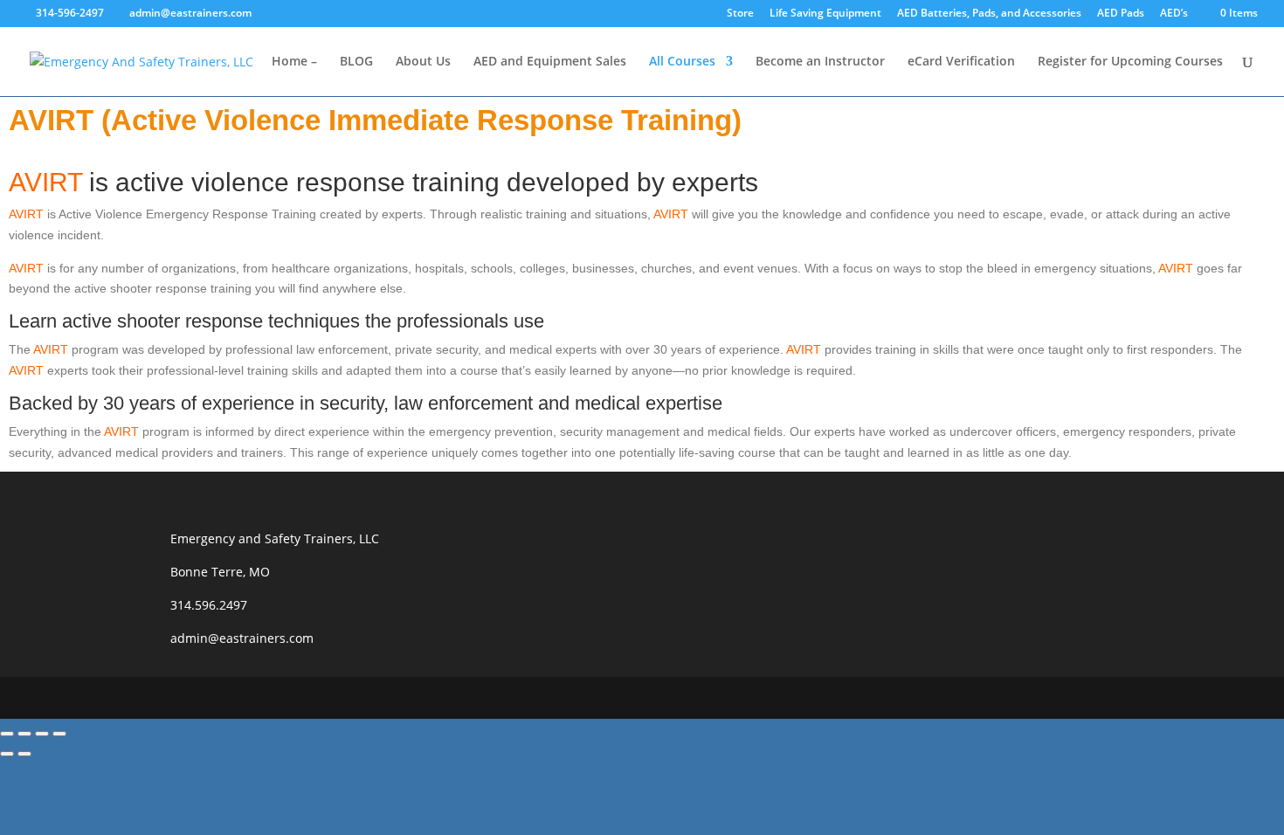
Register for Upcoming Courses (1130, 62)
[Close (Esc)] (59, 733)
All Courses (682, 62)
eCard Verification (961, 62)
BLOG (356, 62)
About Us (423, 62)
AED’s (1174, 14)
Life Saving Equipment (825, 14)
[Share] (42, 733)
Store (740, 14)
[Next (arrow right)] (24, 753)
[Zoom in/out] (7, 733)
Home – (294, 62)
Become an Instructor (820, 62)
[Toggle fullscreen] (24, 733)
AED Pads (1120, 14)
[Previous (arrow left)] (7, 753)
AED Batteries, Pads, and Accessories (989, 14)
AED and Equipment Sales (549, 62)
